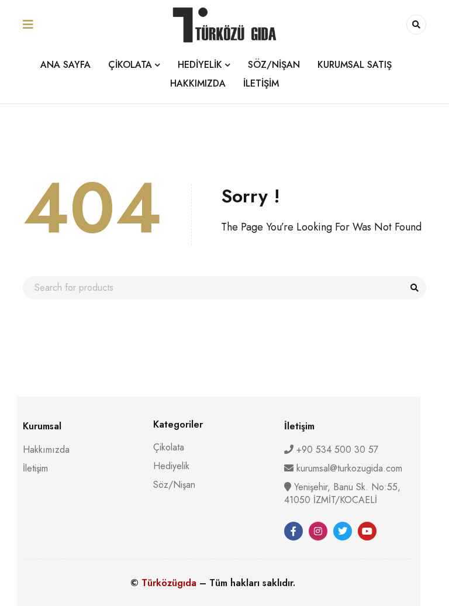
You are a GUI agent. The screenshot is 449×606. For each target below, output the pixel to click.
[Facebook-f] (293, 531)
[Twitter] (342, 531)
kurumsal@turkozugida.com (349, 468)
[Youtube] (367, 531)
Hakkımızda (46, 449)
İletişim (35, 468)
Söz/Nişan (174, 484)
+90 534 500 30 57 (335, 449)
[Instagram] (318, 531)
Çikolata (168, 447)
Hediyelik (171, 466)
